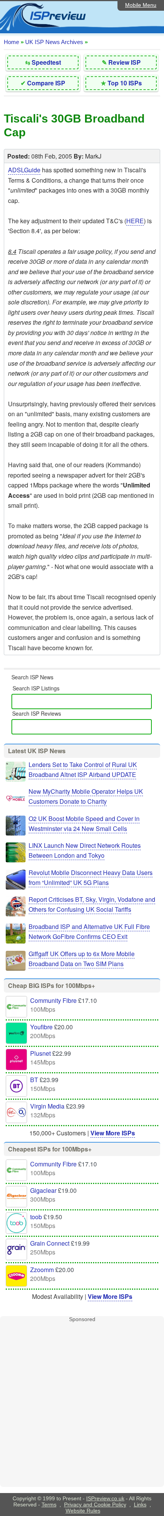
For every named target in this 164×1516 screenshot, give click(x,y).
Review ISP (124, 62)
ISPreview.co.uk (105, 1498)
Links (140, 1504)
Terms (49, 1504)
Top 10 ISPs (125, 82)
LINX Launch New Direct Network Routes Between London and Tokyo (85, 850)
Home (11, 42)
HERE (135, 220)
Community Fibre (53, 1000)
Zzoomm (42, 1269)
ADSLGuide (24, 169)
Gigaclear (43, 1190)
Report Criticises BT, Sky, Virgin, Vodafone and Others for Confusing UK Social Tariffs (92, 904)
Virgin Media (47, 1106)
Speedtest (46, 62)
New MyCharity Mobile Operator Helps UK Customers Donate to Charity (86, 796)
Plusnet (40, 1053)
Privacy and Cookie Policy (95, 1504)
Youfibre (41, 1026)
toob (36, 1216)
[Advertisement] (82, 1404)
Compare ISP (46, 82)
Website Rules (83, 1511)
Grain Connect (49, 1243)
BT (34, 1079)
